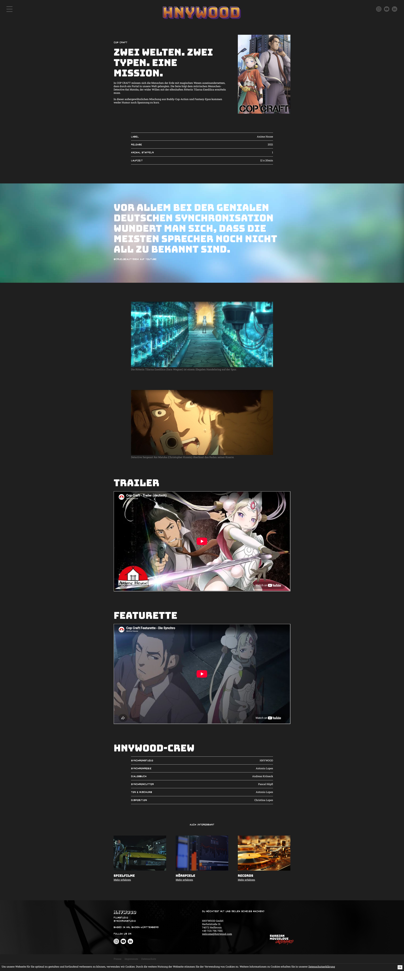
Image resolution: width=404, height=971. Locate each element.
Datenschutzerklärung (321, 966)
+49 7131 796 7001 (212, 930)
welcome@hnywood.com (217, 934)
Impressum (131, 959)
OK (399, 967)
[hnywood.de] (158, 912)
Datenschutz (148, 959)
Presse (117, 959)
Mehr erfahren (122, 879)
